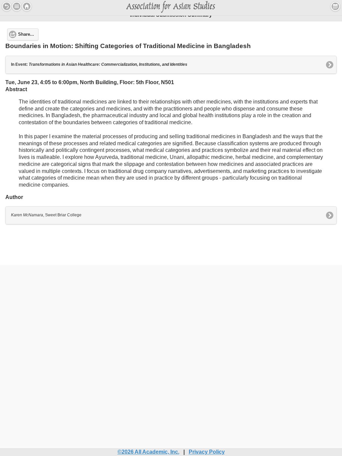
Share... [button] (26, 34)
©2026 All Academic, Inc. (148, 452)
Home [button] (27, 6)
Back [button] (7, 6)
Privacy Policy (207, 452)
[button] (17, 6)
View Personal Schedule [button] (335, 6)
